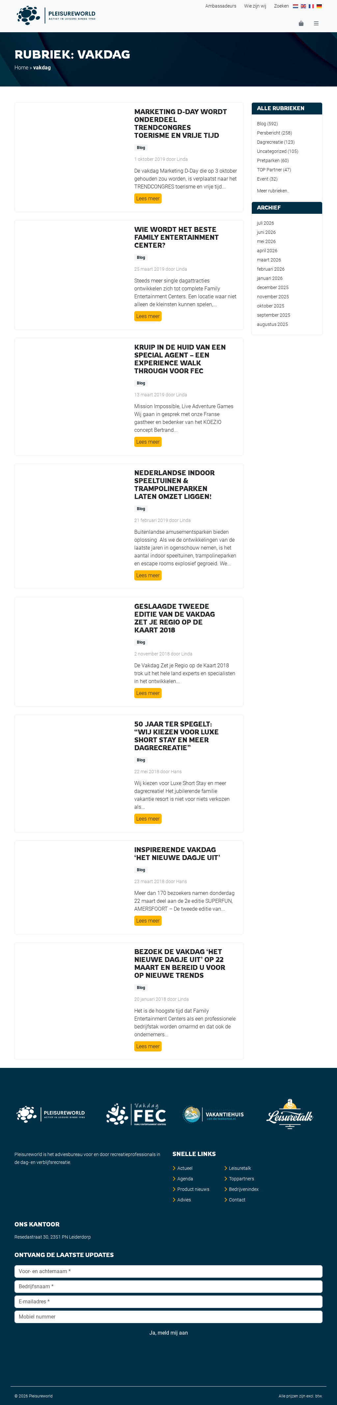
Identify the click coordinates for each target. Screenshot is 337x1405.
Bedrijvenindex (244, 1189)
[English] (304, 6)
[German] (320, 6)
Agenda (185, 1178)
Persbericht (268, 133)
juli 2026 (265, 223)
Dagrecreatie (270, 142)
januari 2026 (270, 278)
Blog (141, 147)
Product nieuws (193, 1189)
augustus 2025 (272, 324)
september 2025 (273, 315)
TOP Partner (269, 169)
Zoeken (281, 6)
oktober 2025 (270, 305)
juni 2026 (266, 232)
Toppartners (241, 1178)
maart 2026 (269, 259)
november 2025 (273, 296)
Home (21, 67)
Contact (237, 1199)
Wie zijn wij (255, 6)
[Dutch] (296, 6)
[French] (312, 6)
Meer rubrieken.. (273, 190)
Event (263, 179)
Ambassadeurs (220, 6)
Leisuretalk (240, 1168)
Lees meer (148, 198)
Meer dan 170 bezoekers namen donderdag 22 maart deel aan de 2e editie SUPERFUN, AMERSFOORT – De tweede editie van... (184, 901)
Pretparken (268, 160)
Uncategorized (272, 151)
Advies (184, 1199)
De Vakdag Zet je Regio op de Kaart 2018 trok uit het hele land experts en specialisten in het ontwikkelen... (184, 673)
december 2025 (273, 287)
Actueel (185, 1168)
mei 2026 (266, 241)
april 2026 (267, 250)
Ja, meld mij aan (168, 1333)
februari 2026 (271, 269)
